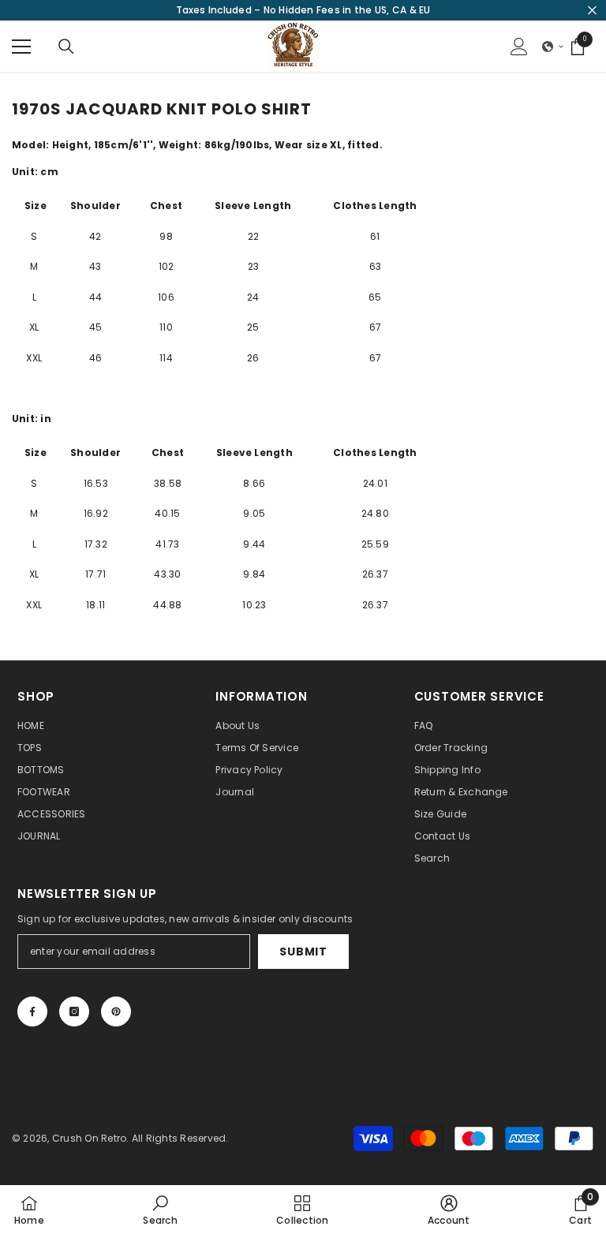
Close (592, 11)
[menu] (21, 46)
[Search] (66, 46)
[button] (553, 47)
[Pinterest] (116, 1011)
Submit (303, 951)
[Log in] (519, 46)
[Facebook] (32, 1011)
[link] (159, 1209)
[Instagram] (74, 1011)
